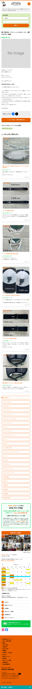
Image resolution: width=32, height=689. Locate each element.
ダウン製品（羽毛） (8, 447)
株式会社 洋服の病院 (16, 4)
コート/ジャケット (8, 410)
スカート (5, 427)
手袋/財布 (6, 485)
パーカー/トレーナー (8, 468)
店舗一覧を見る (27, 552)
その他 (5, 443)
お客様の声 (9, 9)
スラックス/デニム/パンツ (9, 435)
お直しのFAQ (5, 648)
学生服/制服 (6, 477)
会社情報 (6, 608)
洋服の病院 (4, 9)
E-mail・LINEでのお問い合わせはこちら (10, 678)
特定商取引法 (7, 614)
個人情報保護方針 (6, 664)
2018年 (13, 9)
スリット (5, 439)
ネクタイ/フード (7, 464)
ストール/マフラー (8, 431)
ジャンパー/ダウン (8, 422)
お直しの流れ (5, 645)
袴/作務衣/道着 (7, 497)
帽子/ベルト (6, 481)
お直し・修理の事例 (6, 641)
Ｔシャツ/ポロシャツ (8, 402)
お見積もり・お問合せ (7, 652)
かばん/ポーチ (7, 406)
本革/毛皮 (6, 489)
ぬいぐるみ (6, 460)
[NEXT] (29, 564)
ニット (5, 456)
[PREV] (2, 564)
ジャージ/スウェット (8, 414)
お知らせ (6, 602)
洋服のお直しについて (7, 639)
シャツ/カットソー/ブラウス (10, 418)
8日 (18, 9)
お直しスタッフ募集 (9, 611)
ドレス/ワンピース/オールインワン (11, 452)
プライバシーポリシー (9, 617)
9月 (16, 9)
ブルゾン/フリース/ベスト (9, 472)
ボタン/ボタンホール (7, 128)
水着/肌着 (6, 493)
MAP (19, 673)
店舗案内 (4, 650)
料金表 (3, 643)
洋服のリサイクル (8, 605)
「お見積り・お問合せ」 (21, 521)
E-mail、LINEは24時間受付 (9, 560)
